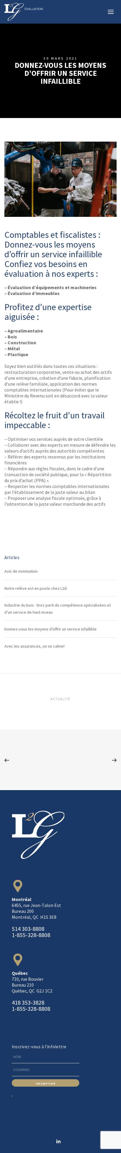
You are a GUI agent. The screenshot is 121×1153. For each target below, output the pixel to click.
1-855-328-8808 (31, 935)
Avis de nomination (21, 571)
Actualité (60, 699)
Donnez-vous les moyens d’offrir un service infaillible (50, 629)
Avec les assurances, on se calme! (34, 646)
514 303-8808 (28, 928)
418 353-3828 (28, 1002)
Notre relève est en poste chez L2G (35, 588)
